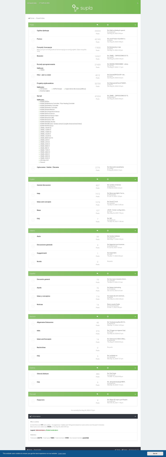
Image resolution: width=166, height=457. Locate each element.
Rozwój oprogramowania (46, 64)
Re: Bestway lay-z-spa (114, 47)
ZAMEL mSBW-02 (45, 132)
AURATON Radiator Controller (49, 105)
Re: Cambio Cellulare (113, 236)
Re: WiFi (109, 218)
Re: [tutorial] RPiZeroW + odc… (116, 74)
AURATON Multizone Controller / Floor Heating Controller (57, 103)
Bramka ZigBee (45, 91)
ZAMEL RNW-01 (45, 146)
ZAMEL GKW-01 (45, 154)
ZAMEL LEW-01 (45, 140)
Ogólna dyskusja (43, 31)
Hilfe (38, 331)
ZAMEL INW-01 (44, 148)
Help (38, 193)
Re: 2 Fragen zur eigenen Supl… (116, 330)
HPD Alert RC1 (44, 160)
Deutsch (33, 316)
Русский (33, 394)
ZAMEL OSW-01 (45, 144)
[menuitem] (44, 3)
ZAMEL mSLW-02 (45, 136)
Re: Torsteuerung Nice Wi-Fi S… (116, 322)
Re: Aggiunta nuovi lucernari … (116, 244)
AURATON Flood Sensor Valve (49, 115)
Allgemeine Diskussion (45, 322)
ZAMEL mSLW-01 (45, 134)
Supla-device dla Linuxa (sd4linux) (75, 89)
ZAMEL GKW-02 (45, 156)
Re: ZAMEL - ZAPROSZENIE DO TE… (118, 55)
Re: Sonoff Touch (112, 201)
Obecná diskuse (43, 374)
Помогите (40, 400)
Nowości (40, 56)
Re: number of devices (114, 185)
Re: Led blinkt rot (112, 355)
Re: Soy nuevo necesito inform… (117, 279)
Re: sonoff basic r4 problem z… (116, 39)
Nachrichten (41, 347)
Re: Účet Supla (111, 373)
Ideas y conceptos (43, 296)
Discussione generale (44, 245)
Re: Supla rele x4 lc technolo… (116, 296)
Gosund (42, 162)
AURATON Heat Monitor (47, 109)
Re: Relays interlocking (114, 287)
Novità (39, 261)
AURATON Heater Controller (48, 107)
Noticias (40, 304)
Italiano (32, 231)
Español (32, 273)
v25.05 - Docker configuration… (116, 210)
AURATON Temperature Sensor (50, 111)
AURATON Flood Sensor (47, 113)
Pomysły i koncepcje (44, 47)
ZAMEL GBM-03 (45, 152)
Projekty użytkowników (45, 83)
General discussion (44, 185)
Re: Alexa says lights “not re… (116, 193)
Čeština (32, 368)
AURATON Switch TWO (47, 119)
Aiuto (39, 236)
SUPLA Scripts (57, 89)
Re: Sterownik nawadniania (115, 167)
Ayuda (39, 288)
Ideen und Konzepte (44, 339)
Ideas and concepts (44, 202)
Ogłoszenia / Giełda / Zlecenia (48, 167)
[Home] (83, 8)
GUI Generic (43, 89)
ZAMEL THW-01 (45, 150)
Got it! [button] (155, 453)
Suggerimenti (42, 253)
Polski (32, 25)
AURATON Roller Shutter (47, 121)
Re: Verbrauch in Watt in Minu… (116, 339)
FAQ (38, 219)
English (32, 179)
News (39, 210)
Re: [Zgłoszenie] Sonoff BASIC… (117, 83)
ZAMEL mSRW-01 (45, 130)
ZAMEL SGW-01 (45, 158)
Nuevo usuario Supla (113, 304)
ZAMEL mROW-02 (45, 128)
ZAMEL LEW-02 (45, 142)
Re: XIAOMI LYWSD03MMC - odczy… (118, 64)
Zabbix (42, 70)
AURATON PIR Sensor (47, 126)
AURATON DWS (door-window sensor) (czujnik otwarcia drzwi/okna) (61, 124)
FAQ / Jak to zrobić (44, 75)
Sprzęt (39, 96)
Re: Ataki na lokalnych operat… (116, 30)
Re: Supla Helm (111, 253)
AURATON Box (44, 101)
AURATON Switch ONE (47, 117)
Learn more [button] (62, 453)
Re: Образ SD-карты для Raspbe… (117, 399)
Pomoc (39, 39)
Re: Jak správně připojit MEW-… (116, 382)
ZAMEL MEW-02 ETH (46, 138)
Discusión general (43, 279)
